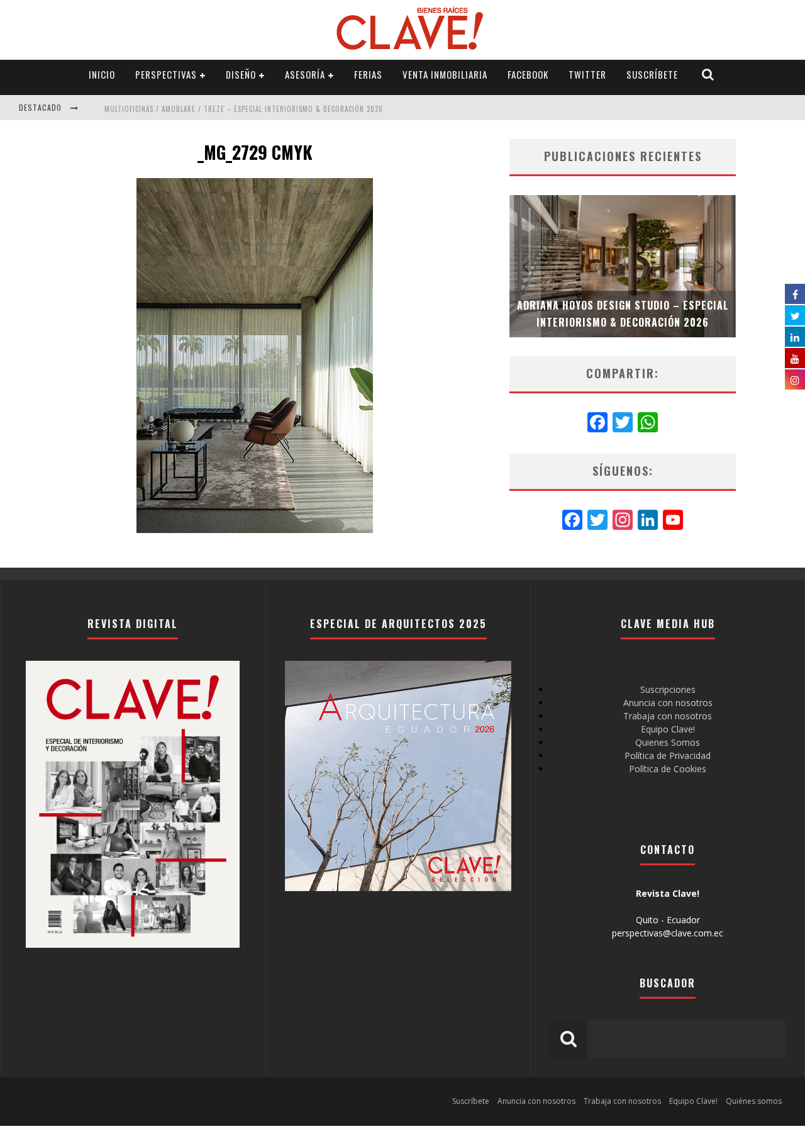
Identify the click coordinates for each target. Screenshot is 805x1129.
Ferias (368, 74)
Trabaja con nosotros (667, 716)
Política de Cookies (667, 769)
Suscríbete (652, 74)
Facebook (528, 74)
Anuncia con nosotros (668, 703)
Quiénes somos (754, 1101)
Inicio (102, 74)
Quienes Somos (667, 742)
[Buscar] (708, 74)
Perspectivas (166, 74)
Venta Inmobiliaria (444, 74)
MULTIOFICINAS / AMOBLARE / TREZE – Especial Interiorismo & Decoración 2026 (243, 109)
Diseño (241, 74)
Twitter (587, 74)
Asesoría (305, 74)
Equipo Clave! (668, 729)
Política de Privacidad (668, 755)
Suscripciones (668, 689)
